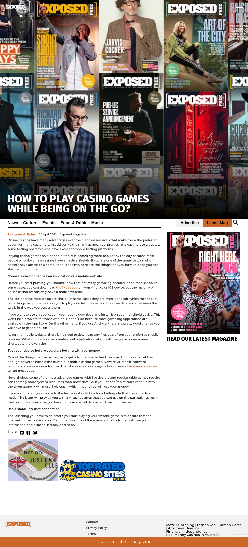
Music (97, 223)
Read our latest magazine (124, 542)
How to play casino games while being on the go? (78, 203)
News (13, 223)
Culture (30, 223)
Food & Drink (73, 223)
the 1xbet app (67, 287)
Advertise (190, 223)
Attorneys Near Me (183, 528)
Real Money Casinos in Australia (193, 534)
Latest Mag (217, 223)
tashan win (206, 525)
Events (49, 223)
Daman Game (230, 525)
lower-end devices (142, 366)
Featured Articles (22, 234)
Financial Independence (187, 531)
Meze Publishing (180, 525)
